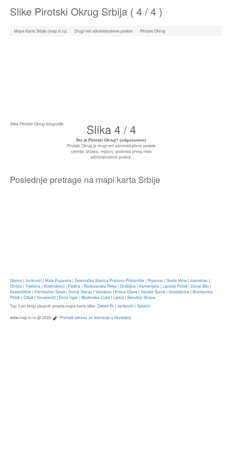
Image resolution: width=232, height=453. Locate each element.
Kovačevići (46, 297)
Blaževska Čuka (95, 297)
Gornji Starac (80, 291)
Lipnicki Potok (175, 286)
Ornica (16, 286)
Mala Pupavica (58, 280)
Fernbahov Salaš (50, 291)
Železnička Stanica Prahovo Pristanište (109, 280)
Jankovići (33, 280)
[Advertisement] (116, 81)
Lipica (118, 297)
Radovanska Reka (100, 286)
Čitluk (28, 297)
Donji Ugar (68, 297)
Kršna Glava (126, 291)
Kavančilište (20, 291)
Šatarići (143, 306)
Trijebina (32, 286)
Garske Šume (153, 291)
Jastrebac (199, 280)
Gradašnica (179, 291)
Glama (16, 280)
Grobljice (128, 286)
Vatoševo (103, 291)
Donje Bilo (200, 286)
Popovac (155, 280)
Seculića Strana (141, 297)
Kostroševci (54, 286)
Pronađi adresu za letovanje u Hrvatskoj (95, 317)
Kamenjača (149, 286)
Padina (74, 286)
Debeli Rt (105, 306)
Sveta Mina (177, 280)
